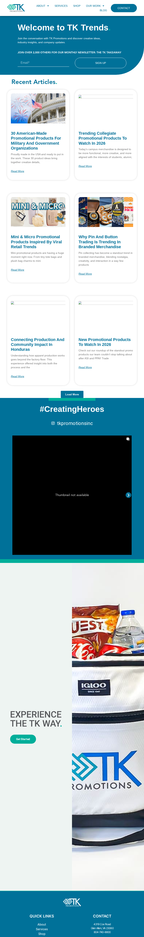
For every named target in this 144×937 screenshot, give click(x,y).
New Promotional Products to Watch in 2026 (105, 342)
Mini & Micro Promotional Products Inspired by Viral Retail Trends (36, 241)
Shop (41, 934)
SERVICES (61, 5)
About (42, 924)
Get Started (23, 739)
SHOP (76, 5)
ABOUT (40, 5)
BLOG (103, 10)
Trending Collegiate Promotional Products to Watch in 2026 (103, 138)
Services (42, 929)
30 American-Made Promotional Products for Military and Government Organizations (36, 140)
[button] (72, 394)
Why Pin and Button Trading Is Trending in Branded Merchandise (100, 241)
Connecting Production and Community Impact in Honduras (37, 344)
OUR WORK (93, 5)
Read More (17, 171)
